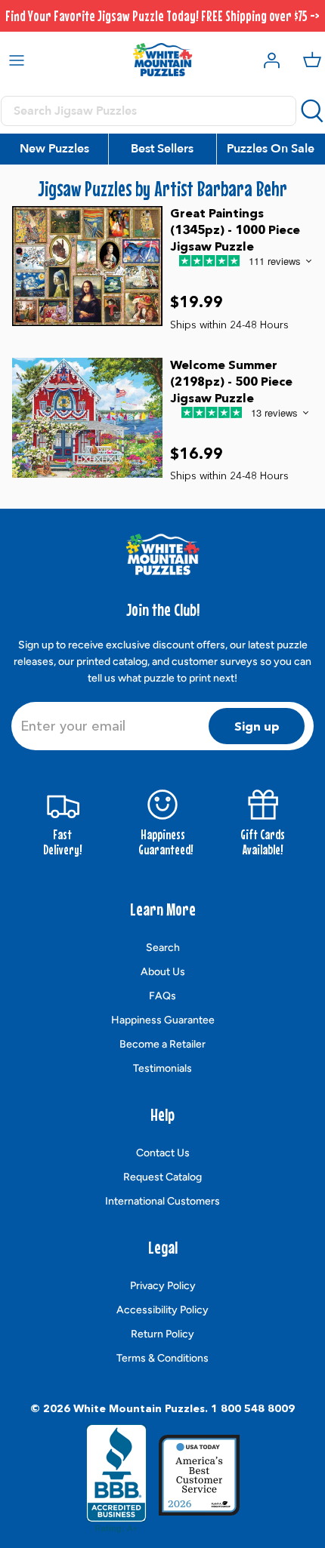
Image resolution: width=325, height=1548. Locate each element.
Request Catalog (162, 1177)
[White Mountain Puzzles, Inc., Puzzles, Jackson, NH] (116, 1478)
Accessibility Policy (162, 1309)
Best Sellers (162, 148)
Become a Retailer (162, 1044)
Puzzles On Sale (270, 148)
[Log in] (267, 59)
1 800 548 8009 (253, 1408)
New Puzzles (54, 148)
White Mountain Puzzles (139, 1408)
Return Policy (162, 1334)
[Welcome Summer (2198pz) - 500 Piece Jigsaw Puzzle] (87, 418)
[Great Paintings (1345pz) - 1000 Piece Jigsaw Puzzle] (87, 266)
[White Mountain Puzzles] (162, 59)
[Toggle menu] (16, 59)
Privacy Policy (163, 1285)
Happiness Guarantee (163, 1020)
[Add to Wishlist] (248, 290)
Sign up (257, 726)
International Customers (162, 1201)
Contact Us (163, 1152)
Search (163, 947)
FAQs (162, 995)
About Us (163, 971)
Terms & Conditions (162, 1358)
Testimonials (162, 1068)
